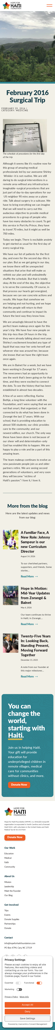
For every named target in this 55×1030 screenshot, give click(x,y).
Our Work (9, 848)
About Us (9, 876)
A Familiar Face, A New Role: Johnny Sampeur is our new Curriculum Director (35, 542)
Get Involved (11, 905)
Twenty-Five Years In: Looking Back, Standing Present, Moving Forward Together (36, 646)
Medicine (22, 111)
